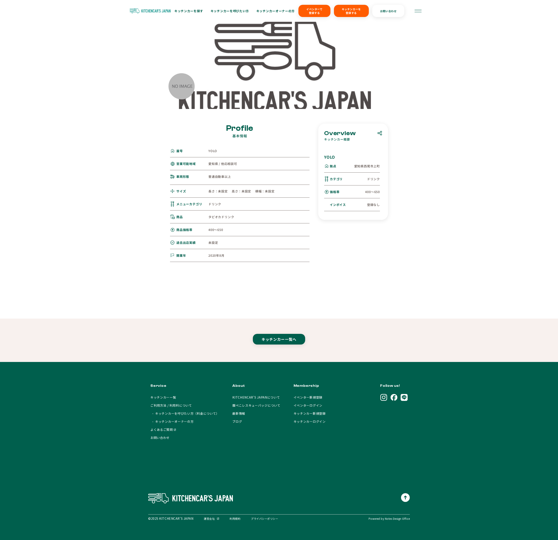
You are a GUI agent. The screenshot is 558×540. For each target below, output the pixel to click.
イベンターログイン (308, 405)
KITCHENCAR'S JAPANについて (256, 397)
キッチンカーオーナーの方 (275, 11)
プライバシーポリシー (264, 518)
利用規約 (235, 518)
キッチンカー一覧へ (279, 339)
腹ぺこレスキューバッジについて (256, 405)
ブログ (237, 421)
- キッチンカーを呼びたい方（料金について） (184, 413)
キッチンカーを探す (188, 11)
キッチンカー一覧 (163, 397)
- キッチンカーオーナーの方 (172, 421)
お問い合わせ (388, 11)
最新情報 (238, 413)
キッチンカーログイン (310, 421)
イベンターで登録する (314, 11)
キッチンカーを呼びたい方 (230, 11)
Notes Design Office (397, 518)
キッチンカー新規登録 (310, 413)
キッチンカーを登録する (351, 11)
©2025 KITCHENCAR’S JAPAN (170, 518)
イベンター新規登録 (308, 397)
